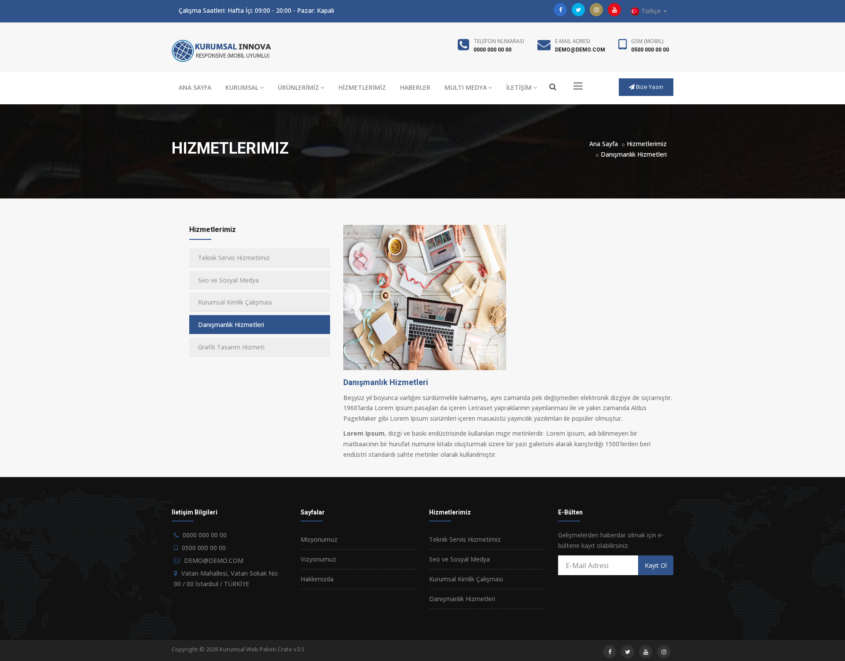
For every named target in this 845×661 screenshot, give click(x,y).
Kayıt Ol (656, 565)
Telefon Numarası (499, 41)
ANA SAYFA (195, 87)
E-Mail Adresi (572, 41)
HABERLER (415, 87)
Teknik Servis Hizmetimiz (234, 257)
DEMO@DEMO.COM (580, 50)
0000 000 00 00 (492, 50)
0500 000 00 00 (650, 50)
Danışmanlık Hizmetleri (634, 154)
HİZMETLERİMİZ (362, 87)
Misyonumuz (319, 539)
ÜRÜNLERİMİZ (298, 87)
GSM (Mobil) (647, 41)
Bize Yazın (649, 87)
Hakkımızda (317, 579)
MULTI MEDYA (466, 87)
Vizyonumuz (318, 559)
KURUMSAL (241, 87)
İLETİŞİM (519, 87)
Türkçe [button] (650, 11)
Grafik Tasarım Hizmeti (231, 347)
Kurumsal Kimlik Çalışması (235, 302)
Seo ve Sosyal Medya (228, 280)
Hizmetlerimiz (647, 144)
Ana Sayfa (603, 144)
